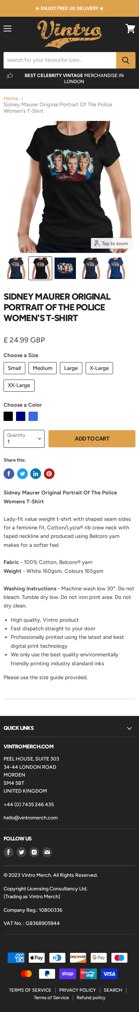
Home (11, 99)
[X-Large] (100, 376)
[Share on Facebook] (9, 473)
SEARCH (113, 990)
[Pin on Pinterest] (49, 473)
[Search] (125, 60)
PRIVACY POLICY (77, 990)
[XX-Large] (20, 393)
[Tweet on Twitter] (22, 473)
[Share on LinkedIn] (35, 473)
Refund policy (91, 997)
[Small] (15, 376)
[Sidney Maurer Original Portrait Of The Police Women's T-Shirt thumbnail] (15, 268)
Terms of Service (51, 997)
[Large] (72, 376)
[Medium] (44, 376)
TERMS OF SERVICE (30, 990)
